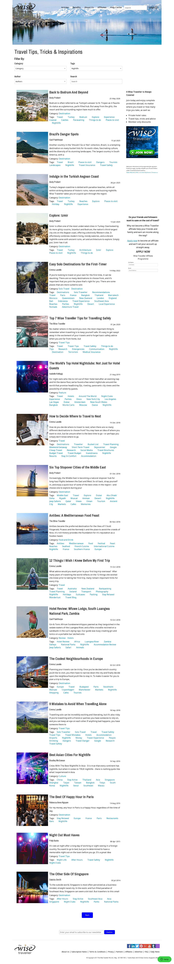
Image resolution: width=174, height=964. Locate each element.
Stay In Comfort (68, 456)
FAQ (146, 952)
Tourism (101, 501)
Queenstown (68, 298)
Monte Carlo (68, 405)
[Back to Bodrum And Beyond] (32, 105)
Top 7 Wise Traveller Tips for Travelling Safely (80, 318)
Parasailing (78, 120)
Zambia (107, 641)
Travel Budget (74, 453)
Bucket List (92, 444)
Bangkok (85, 295)
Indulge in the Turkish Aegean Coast (74, 176)
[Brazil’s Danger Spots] (32, 147)
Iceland (72, 591)
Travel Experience (80, 301)
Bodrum (83, 117)
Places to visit (111, 120)
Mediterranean (76, 543)
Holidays (66, 594)
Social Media (86, 450)
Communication (96, 349)
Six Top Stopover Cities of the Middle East (77, 467)
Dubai (66, 402)
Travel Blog (70, 597)
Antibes (60, 543)
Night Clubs (106, 396)
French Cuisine (81, 546)
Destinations (62, 292)
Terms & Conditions (97, 952)
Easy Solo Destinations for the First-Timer (78, 264)
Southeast (88, 785)
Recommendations (100, 292)
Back (87, 915)
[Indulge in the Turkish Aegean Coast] (32, 190)
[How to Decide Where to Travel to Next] (32, 429)
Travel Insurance (86, 165)
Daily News (155, 952)
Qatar (68, 501)
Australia (71, 588)
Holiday (55, 204)
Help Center (116, 7)
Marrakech (112, 295)
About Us (89, 7)
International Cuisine (103, 546)
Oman (89, 501)
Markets (61, 504)
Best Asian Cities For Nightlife (69, 754)
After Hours (76, 859)
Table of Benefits (130, 172)
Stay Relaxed (108, 594)
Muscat (73, 498)
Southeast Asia (101, 301)
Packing (93, 594)
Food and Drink (66, 539)
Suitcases (79, 594)
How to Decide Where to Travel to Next (75, 416)
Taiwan (77, 782)
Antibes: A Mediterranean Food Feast (74, 515)
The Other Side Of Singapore (69, 874)
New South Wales (98, 402)
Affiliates (102, 7)
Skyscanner (99, 447)
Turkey (70, 117)
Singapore (109, 779)
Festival (101, 543)
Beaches (83, 201)
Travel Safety (105, 165)
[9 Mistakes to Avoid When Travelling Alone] (32, 717)
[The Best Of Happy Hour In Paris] (32, 810)
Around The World (87, 396)
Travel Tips (64, 342)
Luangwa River (91, 641)
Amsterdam (79, 402)
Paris (62, 295)
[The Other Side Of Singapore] (32, 887)
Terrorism (72, 352)
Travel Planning (110, 444)
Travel (59, 117)
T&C (137, 172)
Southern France (81, 549)
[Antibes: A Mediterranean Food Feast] (32, 529)
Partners (119, 952)
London (99, 298)
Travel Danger (82, 740)
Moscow (83, 405)
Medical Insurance (91, 352)
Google (112, 447)
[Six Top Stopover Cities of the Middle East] (32, 480)
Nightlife (55, 122)
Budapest (83, 686)
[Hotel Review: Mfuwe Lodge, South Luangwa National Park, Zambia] (32, 622)
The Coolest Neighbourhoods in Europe (76, 658)
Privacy (111, 952)
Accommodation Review (104, 644)
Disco (78, 399)
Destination (64, 113)
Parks (96, 901)
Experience (108, 117)
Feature (62, 392)
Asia (97, 779)
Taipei (66, 782)
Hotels (70, 396)
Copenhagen (67, 689)
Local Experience (106, 304)
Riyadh (62, 498)
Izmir (98, 250)
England (112, 298)
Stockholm (108, 686)
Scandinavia (91, 453)
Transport (85, 591)
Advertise (138, 952)
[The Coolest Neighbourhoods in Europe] (32, 672)
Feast (112, 543)
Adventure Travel (70, 307)
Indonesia (62, 301)
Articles (65, 7)
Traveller (77, 444)
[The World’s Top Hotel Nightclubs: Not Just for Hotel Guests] (32, 376)
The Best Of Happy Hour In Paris (71, 797)
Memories (85, 504)
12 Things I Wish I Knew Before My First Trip (79, 560)
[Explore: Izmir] (32, 229)
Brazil (70, 162)
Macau (100, 785)
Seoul (75, 785)
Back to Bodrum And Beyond (68, 92)
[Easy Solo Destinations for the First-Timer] (32, 277)
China (59, 779)
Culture (62, 776)
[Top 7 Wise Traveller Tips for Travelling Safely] (32, 331)
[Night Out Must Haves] (32, 848)
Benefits (76, 7)
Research (62, 349)
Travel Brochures (105, 450)
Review (62, 638)
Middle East (62, 495)
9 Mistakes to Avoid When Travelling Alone (77, 704)
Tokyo (102, 782)
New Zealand (85, 298)
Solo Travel (64, 288)
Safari (68, 647)
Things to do (94, 120)
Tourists (113, 162)
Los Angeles (110, 399)
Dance (94, 405)
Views (78, 501)
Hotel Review (62, 641)
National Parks (67, 644)
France (73, 295)
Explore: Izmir (58, 215)
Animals (79, 647)
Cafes (73, 504)
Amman (85, 498)
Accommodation (88, 456)
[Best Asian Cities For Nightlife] (32, 768)
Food (90, 543)
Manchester (84, 689)
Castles (64, 120)
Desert (90, 304)
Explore (95, 117)
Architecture (85, 250)
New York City (92, 399)
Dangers (100, 162)
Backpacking (104, 588)
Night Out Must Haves (64, 835)
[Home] (24, 8)
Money (78, 737)
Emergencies (78, 349)
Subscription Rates (79, 952)
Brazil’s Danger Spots (64, 134)
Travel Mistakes (72, 735)
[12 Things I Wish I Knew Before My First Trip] (32, 574)
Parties (65, 304)
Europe (97, 549)
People (111, 737)
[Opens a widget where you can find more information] (164, 959)
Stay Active (72, 779)
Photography (101, 591)
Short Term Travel (80, 447)
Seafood (65, 546)
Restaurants (112, 818)
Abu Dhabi (111, 495)
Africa (76, 641)
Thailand (98, 295)
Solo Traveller (80, 292)
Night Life (61, 859)
